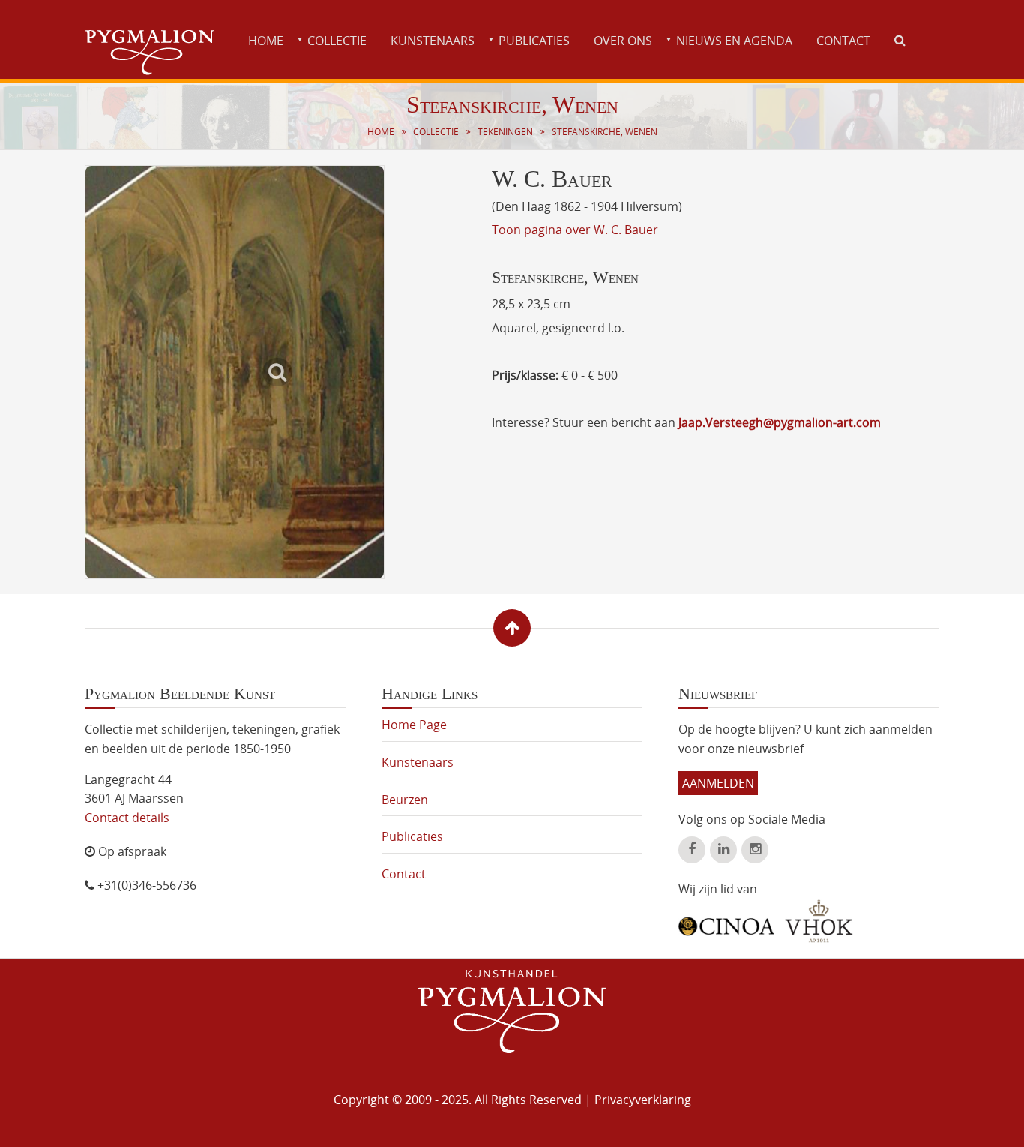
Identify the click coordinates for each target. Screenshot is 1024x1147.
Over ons (623, 40)
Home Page (414, 724)
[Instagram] (754, 849)
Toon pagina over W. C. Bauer (575, 229)
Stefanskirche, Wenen (604, 131)
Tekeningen (505, 131)
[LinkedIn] (723, 849)
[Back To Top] (512, 628)
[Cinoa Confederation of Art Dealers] (726, 921)
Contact (843, 40)
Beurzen (405, 799)
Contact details (127, 817)
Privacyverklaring (642, 1099)
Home (265, 40)
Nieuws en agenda (734, 40)
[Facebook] (691, 849)
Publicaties (534, 40)
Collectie (337, 40)
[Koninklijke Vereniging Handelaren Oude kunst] (819, 921)
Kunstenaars (433, 40)
